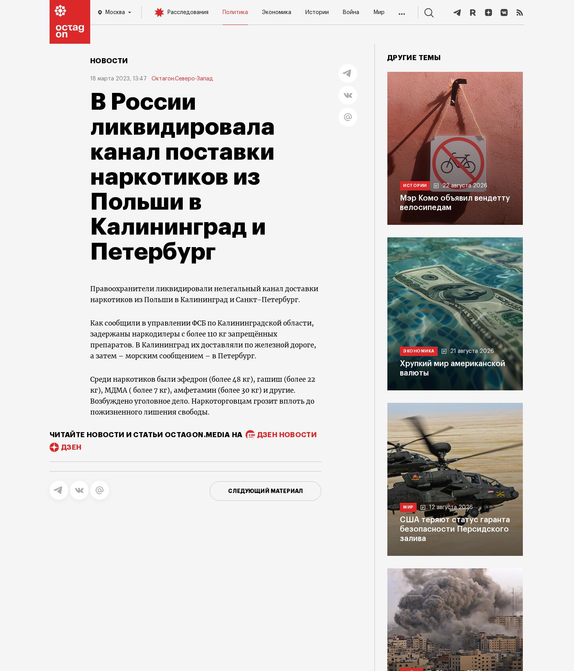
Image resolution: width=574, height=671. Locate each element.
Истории (317, 12)
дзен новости (287, 434)
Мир (379, 12)
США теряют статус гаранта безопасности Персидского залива (455, 529)
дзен (71, 447)
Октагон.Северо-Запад (182, 79)
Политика (235, 12)
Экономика (276, 12)
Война (350, 12)
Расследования (188, 12)
